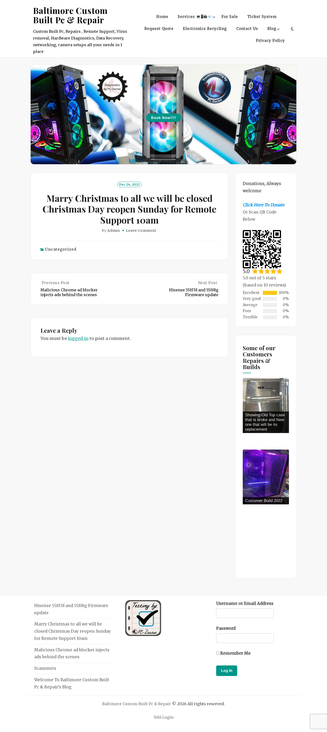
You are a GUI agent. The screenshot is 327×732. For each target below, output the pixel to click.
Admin (113, 230)
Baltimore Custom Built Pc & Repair (70, 15)
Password (226, 628)
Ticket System (261, 16)
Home (162, 16)
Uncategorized (60, 249)
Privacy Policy (270, 40)
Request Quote (159, 28)
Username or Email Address (244, 603)
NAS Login (164, 717)
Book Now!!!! (163, 118)
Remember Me (235, 653)
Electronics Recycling (205, 28)
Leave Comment (141, 230)
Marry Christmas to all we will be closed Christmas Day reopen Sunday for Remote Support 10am (72, 631)
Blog (271, 28)
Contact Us (247, 28)
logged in (78, 338)
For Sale (229, 16)
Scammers (45, 668)
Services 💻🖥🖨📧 (195, 16)
